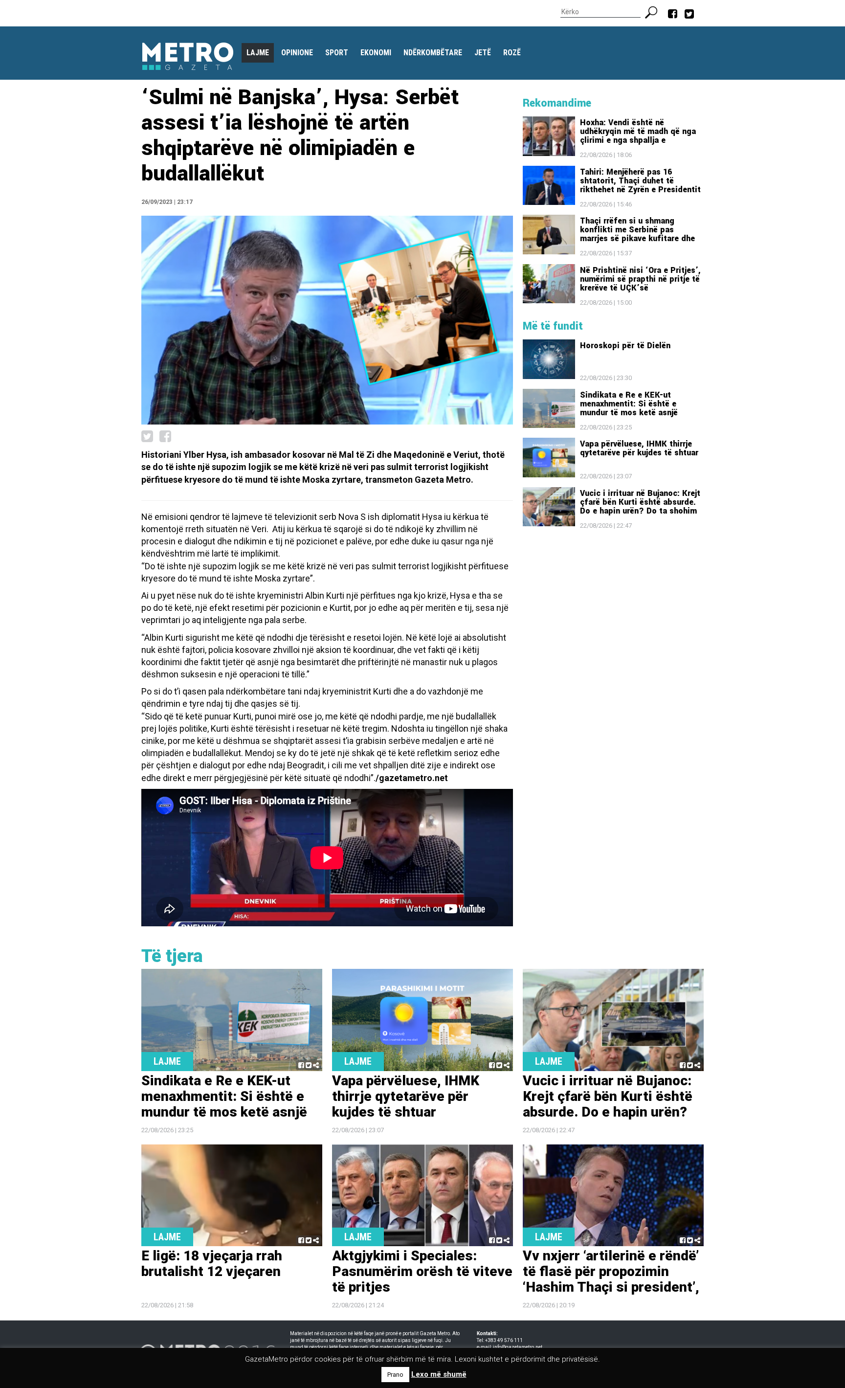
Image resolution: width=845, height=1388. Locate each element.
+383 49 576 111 (504, 1340)
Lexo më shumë (439, 1374)
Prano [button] (395, 1374)
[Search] (655, 11)
